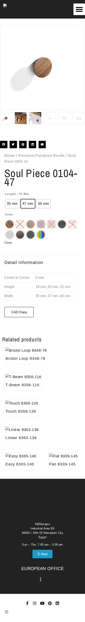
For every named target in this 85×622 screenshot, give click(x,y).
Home (9, 155)
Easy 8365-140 (19, 464)
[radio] (12, 203)
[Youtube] (42, 603)
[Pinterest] (50, 603)
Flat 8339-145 (62, 464)
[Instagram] (35, 603)
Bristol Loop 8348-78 (25, 358)
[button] (79, 9)
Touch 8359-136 (20, 411)
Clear (8, 242)
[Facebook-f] (27, 603)
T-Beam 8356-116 (22, 385)
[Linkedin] (57, 603)
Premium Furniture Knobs (41, 155)
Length (10, 194)
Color (9, 214)
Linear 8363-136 (21, 438)
